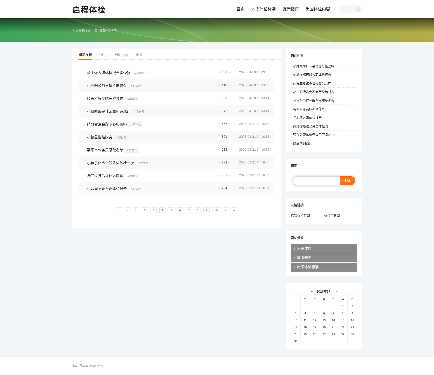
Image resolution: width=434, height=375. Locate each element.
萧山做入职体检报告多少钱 (108, 73)
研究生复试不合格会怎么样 (312, 83)
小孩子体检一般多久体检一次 (110, 163)
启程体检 (89, 9)
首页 (240, 9)
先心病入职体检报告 (307, 117)
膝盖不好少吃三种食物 (105, 98)
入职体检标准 (263, 9)
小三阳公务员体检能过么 (107, 86)
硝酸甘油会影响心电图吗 (107, 124)
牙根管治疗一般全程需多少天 (313, 100)
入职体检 (138, 73)
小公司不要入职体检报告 (107, 189)
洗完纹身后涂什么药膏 (105, 176)
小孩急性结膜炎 (99, 137)
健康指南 (291, 9)
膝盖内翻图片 (302, 143)
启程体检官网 (300, 215)
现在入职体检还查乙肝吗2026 (314, 135)
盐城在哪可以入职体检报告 (312, 75)
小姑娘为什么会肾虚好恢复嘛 (313, 66)
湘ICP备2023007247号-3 (87, 365)
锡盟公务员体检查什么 (309, 109)
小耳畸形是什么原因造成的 (108, 111)
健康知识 (304, 258)
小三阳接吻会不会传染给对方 (313, 92)
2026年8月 (324, 291)
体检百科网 (332, 215)
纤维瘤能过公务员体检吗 (310, 126)
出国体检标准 (308, 267)
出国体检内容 (318, 9)
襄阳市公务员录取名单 (105, 150)
